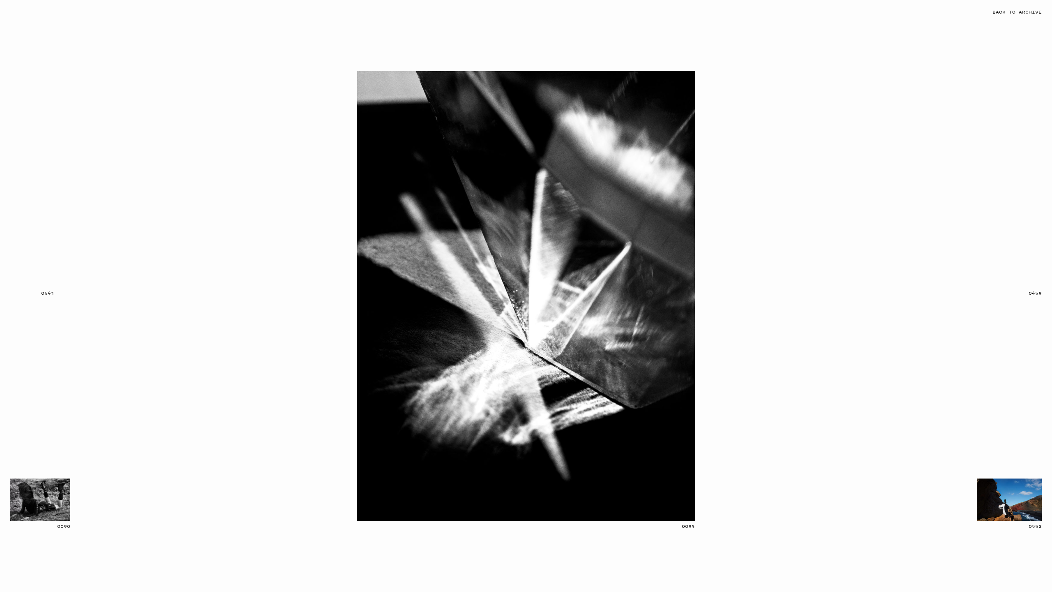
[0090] (40, 500)
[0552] (1009, 500)
